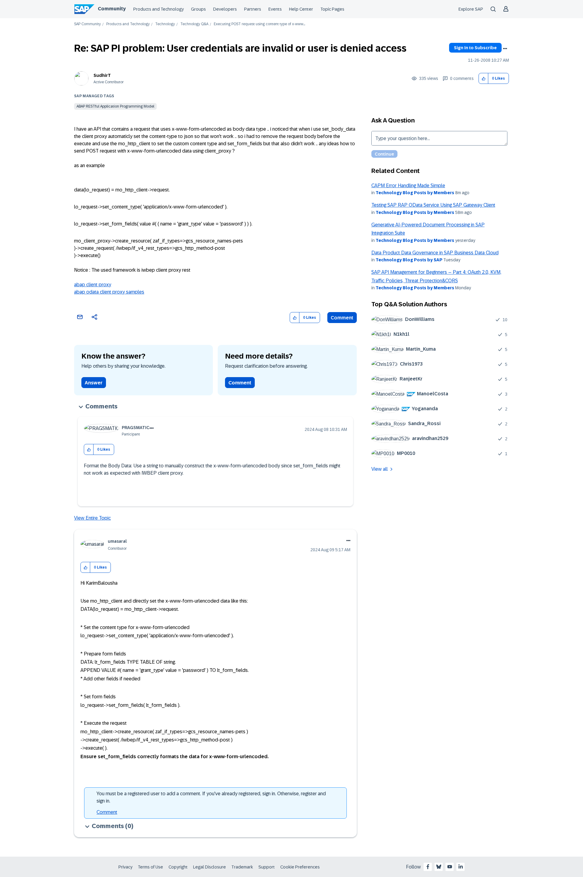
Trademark (242, 867)
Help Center (301, 9)
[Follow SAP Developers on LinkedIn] (460, 866)
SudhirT (102, 75)
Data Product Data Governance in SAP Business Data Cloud (435, 252)
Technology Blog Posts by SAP (409, 259)
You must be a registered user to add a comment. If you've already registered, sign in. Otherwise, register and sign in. (211, 797)
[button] (483, 78)
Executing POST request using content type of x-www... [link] (259, 24)
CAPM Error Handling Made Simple (408, 185)
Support (266, 867)
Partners (252, 9)
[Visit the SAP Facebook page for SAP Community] (427, 866)
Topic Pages (332, 9)
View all (379, 469)
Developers (225, 9)
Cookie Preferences (300, 867)
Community (112, 8)
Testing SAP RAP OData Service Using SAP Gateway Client (433, 205)
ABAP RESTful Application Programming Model (115, 106)
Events (275, 9)
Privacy (125, 867)
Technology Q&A (194, 24)
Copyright (178, 867)
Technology (165, 24)
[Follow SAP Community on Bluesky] (438, 866)
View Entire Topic (92, 518)
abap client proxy (92, 284)
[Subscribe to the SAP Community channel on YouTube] (449, 866)
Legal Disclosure (209, 867)
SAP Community (87, 24)
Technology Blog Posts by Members (415, 192)
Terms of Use (150, 867)
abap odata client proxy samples (109, 291)
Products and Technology (158, 9)
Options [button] (505, 48)
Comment (342, 317)
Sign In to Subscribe (475, 47)
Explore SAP (471, 9)
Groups (198, 9)
